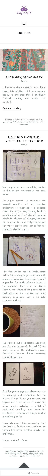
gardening (7, 122)
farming (39, 119)
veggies (21, 456)
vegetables (13, 456)
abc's (26, 451)
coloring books (15, 454)
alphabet (32, 451)
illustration (16, 122)
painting (24, 122)
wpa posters (33, 122)
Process (24, 81)
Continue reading (12, 108)
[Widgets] (24, 465)
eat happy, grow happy (24, 77)
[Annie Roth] (24, 10)
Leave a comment (32, 456)
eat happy (31, 119)
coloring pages (27, 454)
